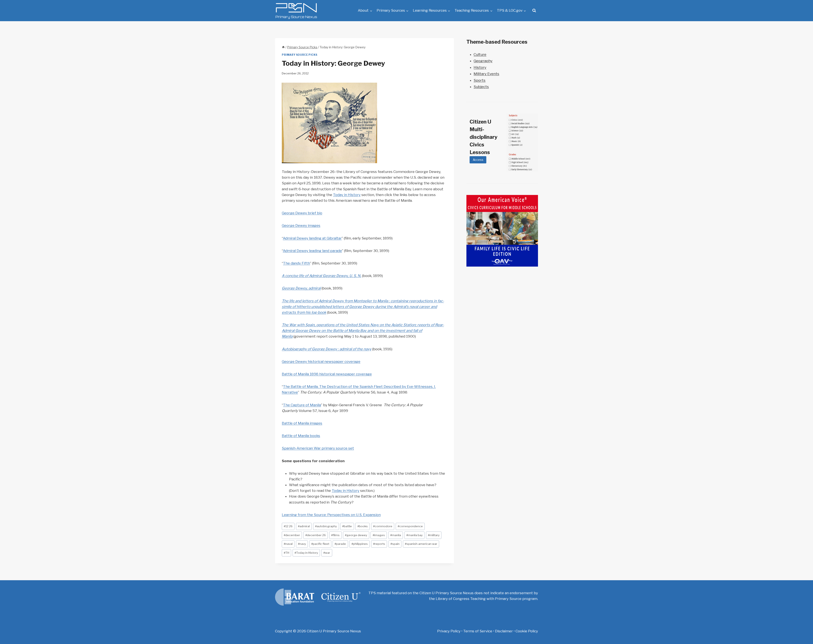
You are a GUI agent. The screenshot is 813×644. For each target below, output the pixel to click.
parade (340, 543)
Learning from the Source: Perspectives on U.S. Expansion (331, 515)
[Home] (283, 47)
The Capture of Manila (302, 405)
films (335, 535)
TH (286, 552)
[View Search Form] (534, 10)
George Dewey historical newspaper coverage (321, 361)
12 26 (288, 526)
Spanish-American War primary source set (318, 448)
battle (347, 526)
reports (379, 543)
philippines (359, 543)
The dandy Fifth (296, 263)
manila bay (414, 535)
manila (395, 535)
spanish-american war (421, 543)
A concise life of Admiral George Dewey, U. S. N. (321, 276)
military (434, 535)
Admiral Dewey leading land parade (312, 251)
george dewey (356, 535)
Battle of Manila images (302, 423)
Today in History (347, 195)
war (326, 552)
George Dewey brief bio (302, 213)
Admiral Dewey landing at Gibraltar (312, 238)
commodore (382, 526)
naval (288, 543)
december (292, 535)
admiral (304, 526)
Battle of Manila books (301, 436)
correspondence (410, 526)
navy (302, 543)
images (379, 535)
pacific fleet (320, 543)
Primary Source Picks (299, 54)
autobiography (326, 526)
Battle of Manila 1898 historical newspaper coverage (327, 374)
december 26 (315, 535)
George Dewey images (301, 225)
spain (395, 543)
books (362, 526)
